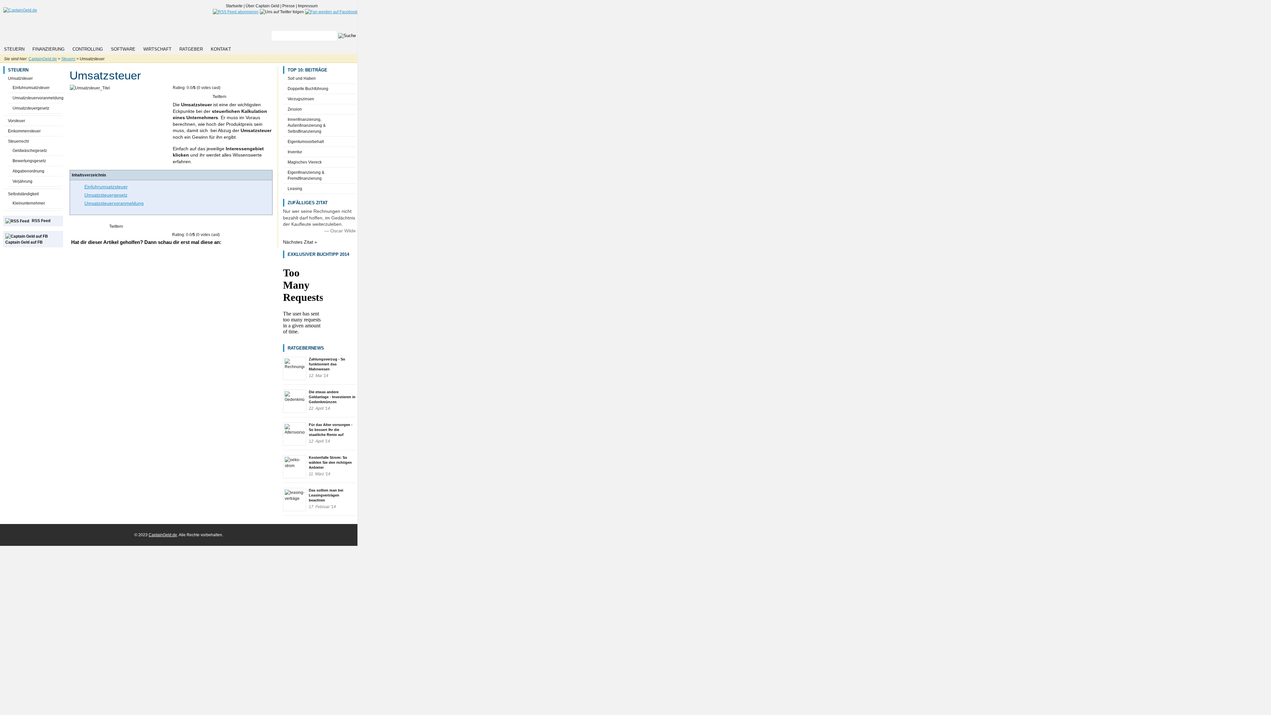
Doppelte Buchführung (308, 88)
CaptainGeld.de (42, 59)
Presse (288, 6)
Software (123, 49)
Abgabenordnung (28, 171)
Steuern (14, 49)
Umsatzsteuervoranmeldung (38, 98)
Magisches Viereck (305, 162)
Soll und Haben (302, 78)
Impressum (308, 6)
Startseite (234, 6)
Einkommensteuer (24, 131)
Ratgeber (191, 49)
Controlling (87, 49)
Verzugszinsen (301, 99)
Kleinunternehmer (29, 203)
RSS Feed (41, 220)
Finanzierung (48, 49)
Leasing (295, 188)
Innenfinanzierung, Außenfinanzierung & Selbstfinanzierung (307, 125)
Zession (295, 109)
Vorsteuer (16, 121)
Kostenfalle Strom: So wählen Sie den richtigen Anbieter (330, 462)
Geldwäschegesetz (30, 150)
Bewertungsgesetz (29, 161)
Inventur (295, 152)
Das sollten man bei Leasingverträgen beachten (326, 495)
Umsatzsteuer (20, 78)
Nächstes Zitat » (300, 242)
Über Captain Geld (262, 6)
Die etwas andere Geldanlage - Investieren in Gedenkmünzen (332, 397)
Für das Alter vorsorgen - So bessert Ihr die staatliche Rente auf (331, 430)
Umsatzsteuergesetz (31, 108)
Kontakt (221, 49)
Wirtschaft (157, 49)
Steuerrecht (18, 141)
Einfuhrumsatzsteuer (31, 87)
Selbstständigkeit (23, 194)
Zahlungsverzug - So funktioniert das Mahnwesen (327, 364)
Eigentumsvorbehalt (306, 141)
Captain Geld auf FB (24, 242)
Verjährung (22, 181)
